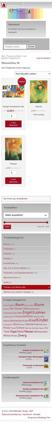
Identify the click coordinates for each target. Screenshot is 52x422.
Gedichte (27, 316)
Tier (46, 327)
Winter (14, 335)
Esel (12, 317)
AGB (31, 410)
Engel (27, 312)
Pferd (45, 325)
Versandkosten (22, 198)
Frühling (18, 316)
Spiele (6, 282)
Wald (21, 331)
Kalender (8, 253)
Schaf (13, 328)
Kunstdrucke (9, 263)
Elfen (19, 312)
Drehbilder (8, 248)
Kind (32, 320)
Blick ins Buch (29, 305)
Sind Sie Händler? (44, 58)
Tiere (6, 331)
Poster (7, 328)
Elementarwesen (10, 313)
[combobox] (24, 215)
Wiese (7, 335)
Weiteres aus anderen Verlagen (17, 292)
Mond (16, 324)
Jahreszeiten (16, 320)
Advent (6, 305)
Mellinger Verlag (20, 410)
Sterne (41, 328)
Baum (19, 304)
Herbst (6, 320)
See (27, 328)
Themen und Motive (14, 56)
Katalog (7, 258)
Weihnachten (41, 331)
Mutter (22, 325)
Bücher (7, 244)
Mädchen (29, 324)
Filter (7, 226)
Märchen (39, 324)
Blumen (6, 309)
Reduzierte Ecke (10, 277)
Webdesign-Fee (44, 417)
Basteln (12, 305)
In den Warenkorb (13, 123)
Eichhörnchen (34, 309)
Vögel (13, 331)
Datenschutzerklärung (11, 414)
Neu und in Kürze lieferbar (15, 268)
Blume (39, 304)
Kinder (42, 320)
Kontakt (36, 414)
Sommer (35, 328)
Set (30, 328)
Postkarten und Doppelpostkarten (19, 272)
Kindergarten (8, 325)
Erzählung (6, 317)
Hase (42, 316)
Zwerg (22, 335)
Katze (26, 320)
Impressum (27, 414)
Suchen (31, 46)
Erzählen (38, 312)
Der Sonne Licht (19, 308)
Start (3, 56)
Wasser (29, 331)
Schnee (20, 328)
